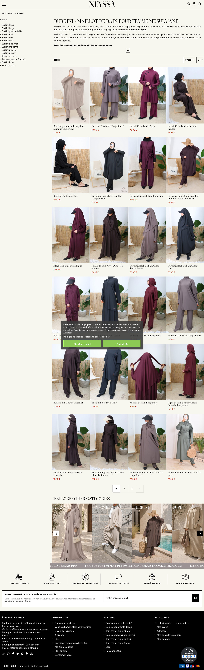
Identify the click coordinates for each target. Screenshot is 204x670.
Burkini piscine (9, 50)
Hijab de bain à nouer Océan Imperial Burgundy (182, 404)
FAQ (57, 639)
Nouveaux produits (65, 623)
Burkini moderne (10, 46)
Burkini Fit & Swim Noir (104, 402)
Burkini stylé (8, 40)
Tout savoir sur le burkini (118, 639)
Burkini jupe (8, 62)
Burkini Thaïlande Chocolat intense (182, 127)
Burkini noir (7, 37)
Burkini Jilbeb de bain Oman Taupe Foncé (144, 267)
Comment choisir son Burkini (120, 635)
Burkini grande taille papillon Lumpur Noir (107, 197)
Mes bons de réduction (169, 635)
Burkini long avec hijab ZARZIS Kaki (184, 474)
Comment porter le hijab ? (119, 623)
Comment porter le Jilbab (119, 627)
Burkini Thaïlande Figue (142, 126)
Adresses (161, 631)
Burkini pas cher (10, 43)
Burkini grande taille (12, 31)
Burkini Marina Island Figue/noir (147, 196)
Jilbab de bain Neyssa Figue (67, 265)
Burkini (3, 19)
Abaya (29, 638)
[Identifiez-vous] (194, 4)
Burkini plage (8, 53)
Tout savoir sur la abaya (118, 631)
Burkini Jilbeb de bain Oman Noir (182, 267)
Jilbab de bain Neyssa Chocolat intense (107, 267)
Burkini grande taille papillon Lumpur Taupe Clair (68, 127)
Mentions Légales (64, 646)
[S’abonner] (195, 598)
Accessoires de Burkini (13, 59)
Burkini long (8, 25)
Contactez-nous (63, 655)
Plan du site (61, 650)
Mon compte (163, 639)
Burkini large (8, 28)
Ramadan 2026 (113, 650)
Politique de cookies (73, 336)
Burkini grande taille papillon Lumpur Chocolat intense (183, 197)
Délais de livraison (64, 631)
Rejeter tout (82, 343)
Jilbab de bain (9, 56)
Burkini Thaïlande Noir (65, 196)
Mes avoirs (162, 627)
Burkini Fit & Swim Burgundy (145, 335)
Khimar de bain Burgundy (143, 402)
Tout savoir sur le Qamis (118, 643)
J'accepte (122, 343)
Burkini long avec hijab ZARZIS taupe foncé (146, 474)
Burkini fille (7, 34)
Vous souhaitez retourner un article (73, 627)
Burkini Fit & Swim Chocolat (68, 402)
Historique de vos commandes (172, 623)
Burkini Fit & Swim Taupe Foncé (184, 335)
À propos (59, 635)
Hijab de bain (8, 65)
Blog (108, 646)
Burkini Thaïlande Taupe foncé (108, 126)
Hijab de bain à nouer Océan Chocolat (67, 474)
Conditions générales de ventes (71, 643)
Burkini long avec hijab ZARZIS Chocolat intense (108, 474)
